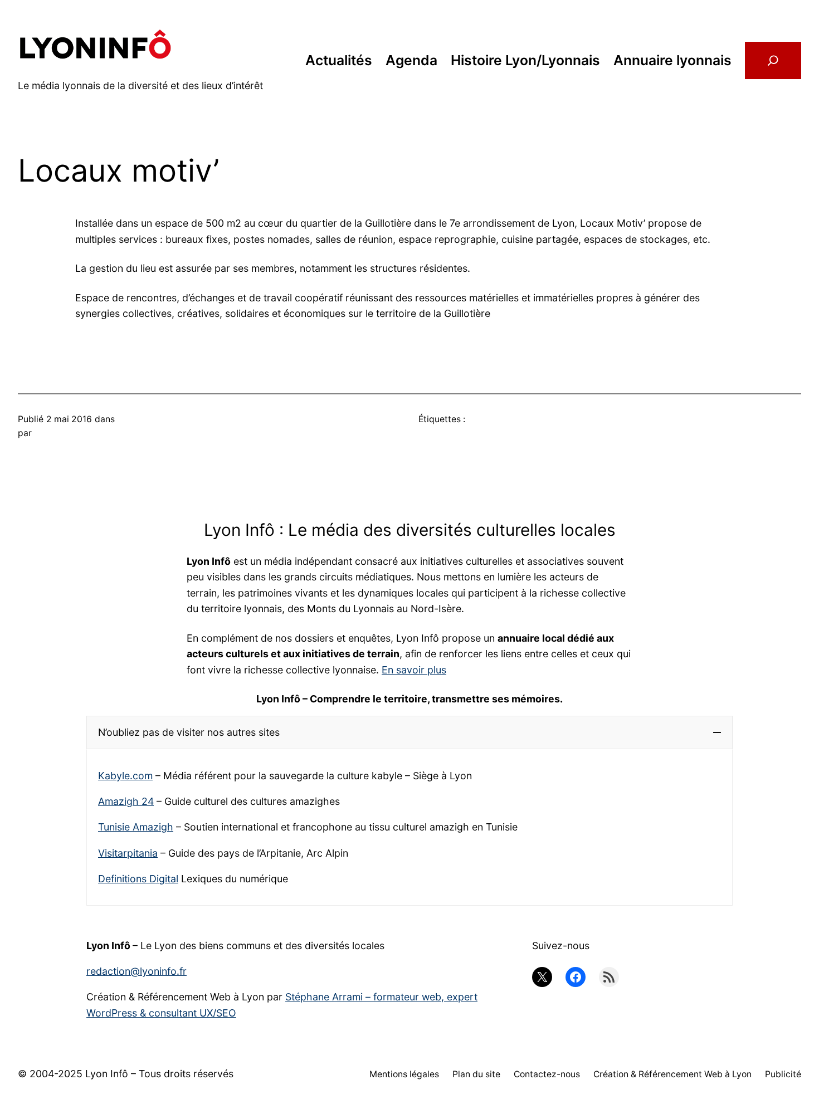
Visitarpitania (128, 853)
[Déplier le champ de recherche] (773, 61)
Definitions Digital (138, 879)
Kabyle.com (125, 775)
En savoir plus (414, 670)
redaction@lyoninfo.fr (136, 971)
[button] (409, 732)
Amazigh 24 (126, 801)
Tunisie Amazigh (135, 827)
